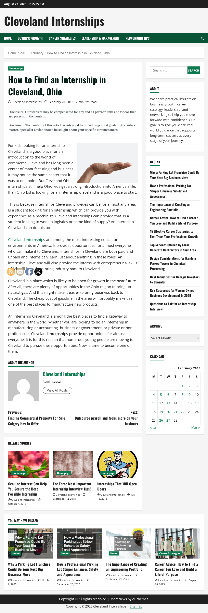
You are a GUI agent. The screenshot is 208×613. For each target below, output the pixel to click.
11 (154, 403)
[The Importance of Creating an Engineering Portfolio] (128, 543)
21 (175, 412)
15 (182, 403)
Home (8, 38)
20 (168, 412)
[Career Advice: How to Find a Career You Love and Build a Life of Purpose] (177, 543)
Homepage (16, 68)
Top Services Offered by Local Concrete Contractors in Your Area (173, 247)
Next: (106, 417)
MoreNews (118, 599)
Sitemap (136, 606)
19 (161, 412)
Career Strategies (62, 38)
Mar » (195, 427)
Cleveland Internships (54, 20)
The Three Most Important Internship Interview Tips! (72, 486)
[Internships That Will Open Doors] (117, 464)
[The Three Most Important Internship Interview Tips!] (73, 464)
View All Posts (57, 390)
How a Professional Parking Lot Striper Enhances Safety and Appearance (170, 191)
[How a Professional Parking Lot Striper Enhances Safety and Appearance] (79, 543)
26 (161, 420)
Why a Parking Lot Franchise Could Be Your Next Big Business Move (174, 175)
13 (168, 403)
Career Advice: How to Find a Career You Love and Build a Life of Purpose (174, 220)
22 (182, 412)
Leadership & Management (100, 38)
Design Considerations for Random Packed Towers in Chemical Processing (173, 263)
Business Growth (30, 38)
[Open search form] (202, 38)
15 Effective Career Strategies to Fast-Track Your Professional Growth (174, 234)
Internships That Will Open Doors (117, 486)
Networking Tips (138, 38)
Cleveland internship (25, 239)
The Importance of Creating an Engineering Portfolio (170, 207)
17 (197, 403)
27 (168, 420)
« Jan (153, 427)
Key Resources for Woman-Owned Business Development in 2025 (172, 293)
